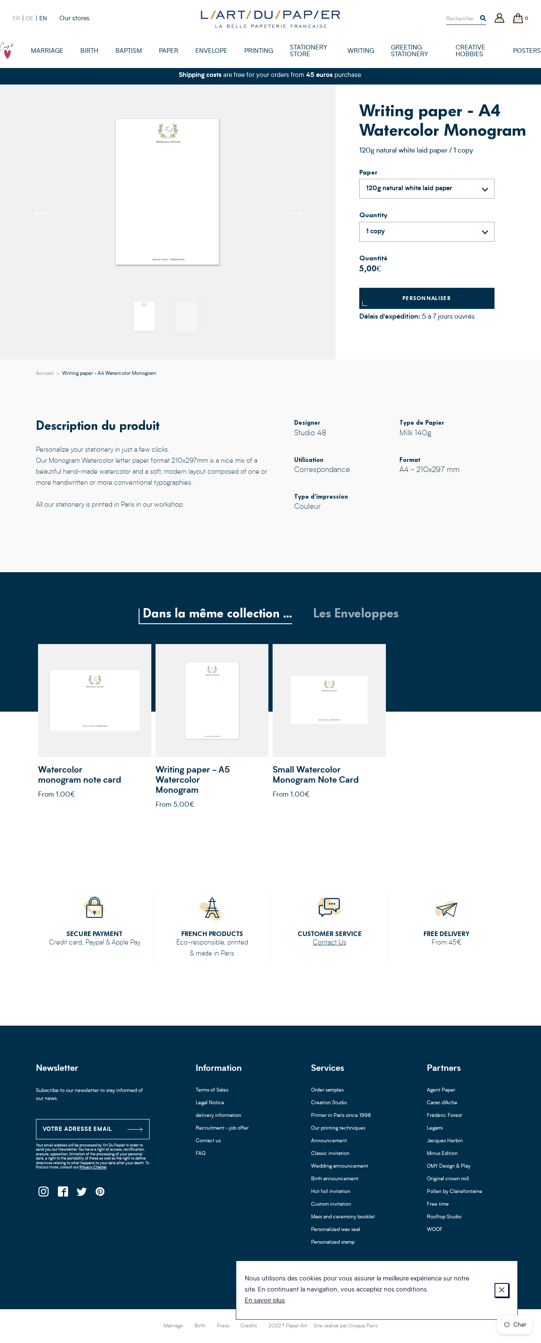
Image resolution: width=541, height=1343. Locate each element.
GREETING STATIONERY (409, 51)
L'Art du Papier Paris (270, 19)
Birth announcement (334, 1179)
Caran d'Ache (442, 1103)
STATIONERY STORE (308, 51)
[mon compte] (500, 19)
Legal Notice (210, 1103)
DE (29, 19)
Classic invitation (330, 1153)
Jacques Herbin (445, 1141)
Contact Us (329, 942)
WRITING (360, 51)
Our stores (75, 19)
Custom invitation (331, 1204)
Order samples (327, 1090)
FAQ (200, 1153)
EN (43, 19)
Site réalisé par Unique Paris (345, 1326)
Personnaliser (426, 298)
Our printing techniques (338, 1128)
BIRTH (89, 51)
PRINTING (258, 51)
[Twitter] (81, 1194)
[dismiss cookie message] (502, 1290)
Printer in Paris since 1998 (341, 1115)
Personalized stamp (333, 1242)
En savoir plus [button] (265, 1301)
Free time (438, 1204)
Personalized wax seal (335, 1229)
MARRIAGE (47, 51)
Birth (199, 1326)
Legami (435, 1128)
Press (223, 1326)
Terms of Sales (212, 1090)
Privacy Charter (93, 1167)
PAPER (168, 51)
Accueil (45, 373)
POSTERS (527, 51)
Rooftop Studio (444, 1217)
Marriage (173, 1326)
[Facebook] (62, 1194)
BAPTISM (128, 51)
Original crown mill (448, 1179)
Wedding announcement (339, 1166)
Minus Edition (442, 1153)
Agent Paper (441, 1090)
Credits (248, 1326)
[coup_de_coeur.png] (7, 50)
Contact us (208, 1141)
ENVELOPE (211, 51)
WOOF (435, 1229)
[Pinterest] (100, 1194)
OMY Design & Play (448, 1166)
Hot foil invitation (330, 1191)
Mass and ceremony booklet (343, 1217)
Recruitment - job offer (222, 1128)
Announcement (329, 1141)
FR (16, 19)
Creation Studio (329, 1103)
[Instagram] (43, 1194)
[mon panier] (518, 19)
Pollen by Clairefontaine (454, 1191)
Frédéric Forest (444, 1115)
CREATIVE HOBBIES (470, 51)
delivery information (218, 1115)
